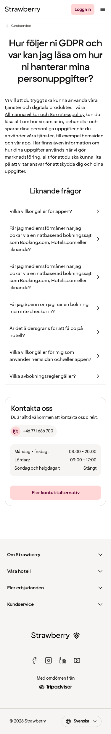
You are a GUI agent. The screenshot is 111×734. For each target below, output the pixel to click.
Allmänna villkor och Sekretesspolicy (45, 114)
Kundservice (18, 26)
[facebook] (34, 660)
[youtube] (77, 660)
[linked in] (62, 660)
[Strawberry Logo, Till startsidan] (22, 9)
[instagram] (48, 660)
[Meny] (103, 9)
